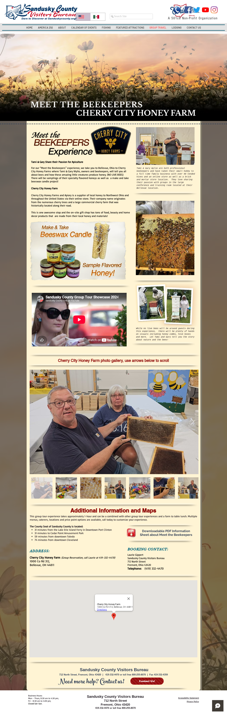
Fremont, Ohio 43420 (115, 704)
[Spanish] (97, 17)
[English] (83, 17)
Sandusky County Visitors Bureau (114, 669)
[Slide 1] (113, 112)
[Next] (207, 77)
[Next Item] (192, 421)
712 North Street (115, 700)
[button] (62, 27)
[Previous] (20, 77)
